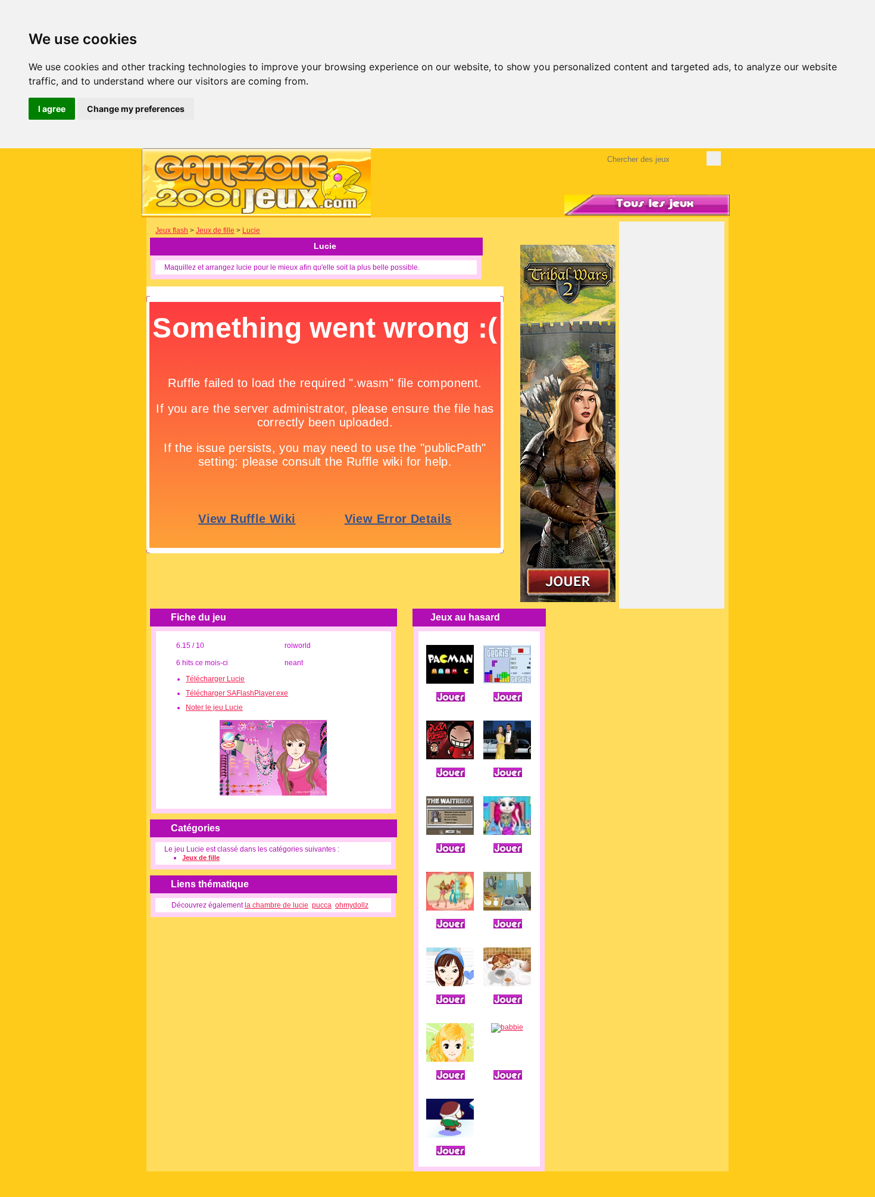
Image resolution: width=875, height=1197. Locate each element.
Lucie (251, 230)
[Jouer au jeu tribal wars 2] (567, 600)
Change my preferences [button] (136, 109)
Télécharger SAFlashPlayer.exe (237, 693)
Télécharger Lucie (215, 679)
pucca (322, 905)
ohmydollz (351, 905)
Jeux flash (171, 230)
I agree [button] (51, 109)
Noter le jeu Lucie (214, 707)
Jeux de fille (215, 230)
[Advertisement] (672, 423)
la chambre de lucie (276, 905)
